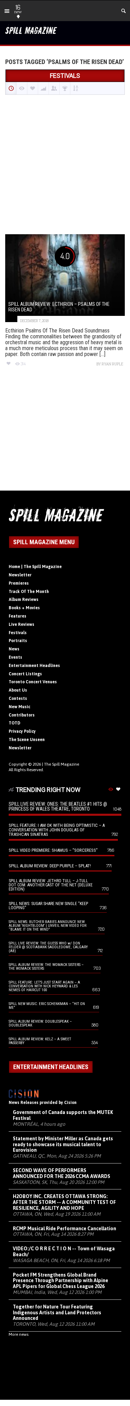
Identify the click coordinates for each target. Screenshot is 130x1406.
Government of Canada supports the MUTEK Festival (63, 1115)
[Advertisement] (65, 165)
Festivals (18, 632)
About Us (18, 690)
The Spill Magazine (61, 764)
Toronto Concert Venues (33, 681)
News (14, 649)
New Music (19, 706)
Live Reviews (21, 624)
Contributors (22, 715)
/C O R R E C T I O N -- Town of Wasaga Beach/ (64, 1251)
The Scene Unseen (27, 739)
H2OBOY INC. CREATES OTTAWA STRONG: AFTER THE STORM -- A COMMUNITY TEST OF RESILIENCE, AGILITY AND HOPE (64, 1202)
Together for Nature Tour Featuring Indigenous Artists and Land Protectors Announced (57, 1312)
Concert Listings (25, 674)
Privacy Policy (22, 731)
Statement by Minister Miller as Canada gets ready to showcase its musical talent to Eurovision (63, 1144)
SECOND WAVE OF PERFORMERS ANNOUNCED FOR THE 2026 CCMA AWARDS (61, 1173)
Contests (18, 698)
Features (17, 616)
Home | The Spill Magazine (35, 566)
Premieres (19, 583)
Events (15, 657)
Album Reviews (23, 599)
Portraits (18, 640)
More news (18, 1334)
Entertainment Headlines (34, 665)
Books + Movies (24, 607)
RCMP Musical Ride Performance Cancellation (64, 1228)
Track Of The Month (29, 591)
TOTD (14, 723)
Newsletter (20, 575)
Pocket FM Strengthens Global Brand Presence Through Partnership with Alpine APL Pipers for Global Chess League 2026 (60, 1280)
